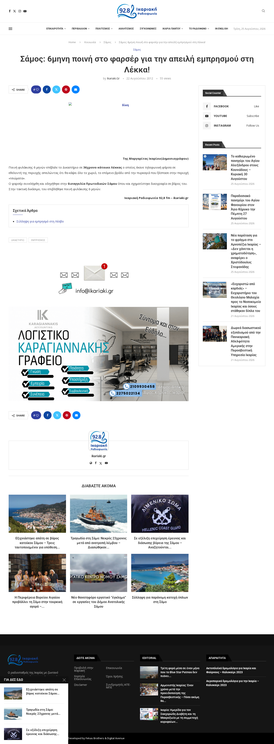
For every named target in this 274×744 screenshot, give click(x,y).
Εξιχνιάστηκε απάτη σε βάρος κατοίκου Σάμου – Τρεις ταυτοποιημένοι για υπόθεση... (37, 542)
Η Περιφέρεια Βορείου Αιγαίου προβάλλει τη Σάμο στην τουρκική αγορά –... (37, 602)
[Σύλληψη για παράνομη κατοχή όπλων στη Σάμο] (160, 573)
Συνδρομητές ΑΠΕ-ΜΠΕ (118, 686)
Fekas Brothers (95, 738)
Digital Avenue (116, 738)
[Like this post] (37, 89)
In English (221, 28)
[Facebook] (10, 11)
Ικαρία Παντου (171, 28)
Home (72, 42)
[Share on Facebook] (47, 89)
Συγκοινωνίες (148, 28)
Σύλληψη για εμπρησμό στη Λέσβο (40, 221)
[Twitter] (14, 11)
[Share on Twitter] (56, 89)
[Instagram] (19, 11)
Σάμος (107, 42)
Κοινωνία (90, 42)
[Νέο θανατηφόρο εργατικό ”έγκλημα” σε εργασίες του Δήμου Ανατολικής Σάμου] (98, 573)
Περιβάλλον (79, 28)
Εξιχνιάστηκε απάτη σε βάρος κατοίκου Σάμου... (42, 691)
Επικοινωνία (114, 668)
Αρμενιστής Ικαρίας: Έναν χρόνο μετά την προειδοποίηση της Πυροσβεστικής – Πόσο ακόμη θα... (179, 693)
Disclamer (80, 684)
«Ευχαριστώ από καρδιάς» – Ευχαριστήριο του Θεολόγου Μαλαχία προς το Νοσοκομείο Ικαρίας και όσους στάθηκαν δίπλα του (246, 297)
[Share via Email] (76, 89)
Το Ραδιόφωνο (197, 28)
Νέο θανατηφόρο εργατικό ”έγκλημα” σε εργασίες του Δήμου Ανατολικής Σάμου (98, 602)
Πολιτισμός (102, 28)
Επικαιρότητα (54, 28)
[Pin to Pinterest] (66, 89)
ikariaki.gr (113, 78)
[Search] (263, 11)
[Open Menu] (10, 28)
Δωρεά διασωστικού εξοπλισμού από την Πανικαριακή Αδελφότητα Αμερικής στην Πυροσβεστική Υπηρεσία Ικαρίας (246, 341)
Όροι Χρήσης (114, 676)
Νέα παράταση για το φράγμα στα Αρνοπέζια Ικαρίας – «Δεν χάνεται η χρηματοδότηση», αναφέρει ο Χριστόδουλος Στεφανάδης (246, 251)
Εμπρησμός (38, 240)
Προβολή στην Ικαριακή (83, 669)
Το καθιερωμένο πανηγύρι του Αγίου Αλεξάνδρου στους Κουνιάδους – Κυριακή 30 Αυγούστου (245, 167)
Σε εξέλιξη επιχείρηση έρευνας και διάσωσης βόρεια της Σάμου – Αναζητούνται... (160, 542)
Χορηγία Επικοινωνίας (82, 677)
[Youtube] (25, 11)
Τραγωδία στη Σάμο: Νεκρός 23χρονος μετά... (43, 712)
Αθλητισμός (126, 28)
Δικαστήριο (17, 240)
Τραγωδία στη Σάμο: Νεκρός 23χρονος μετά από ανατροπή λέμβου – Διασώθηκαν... (99, 542)
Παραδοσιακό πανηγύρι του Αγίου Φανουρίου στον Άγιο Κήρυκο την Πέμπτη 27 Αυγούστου (245, 207)
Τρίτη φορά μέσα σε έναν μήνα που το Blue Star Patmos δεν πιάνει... (179, 672)
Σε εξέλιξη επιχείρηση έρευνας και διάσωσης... (42, 732)
